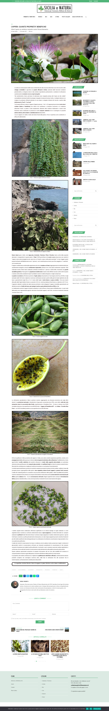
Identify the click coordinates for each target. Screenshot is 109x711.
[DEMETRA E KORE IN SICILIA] (77, 182)
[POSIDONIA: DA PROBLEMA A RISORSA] (77, 94)
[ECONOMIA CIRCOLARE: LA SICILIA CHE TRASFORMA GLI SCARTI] (77, 113)
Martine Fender (76, 283)
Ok (87, 708)
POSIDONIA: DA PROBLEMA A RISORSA (90, 92)
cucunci (14, 569)
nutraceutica (39, 569)
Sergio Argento (15, 31)
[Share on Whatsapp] (34, 576)
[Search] (86, 17)
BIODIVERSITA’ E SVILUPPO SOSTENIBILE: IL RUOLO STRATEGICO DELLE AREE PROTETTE (89, 102)
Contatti (96, 1)
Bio (46, 16)
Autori (90, 1)
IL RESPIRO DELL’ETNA (87, 275)
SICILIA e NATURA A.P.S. (77, 16)
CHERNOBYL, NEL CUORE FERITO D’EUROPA (24, 1)
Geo (51, 16)
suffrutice (54, 569)
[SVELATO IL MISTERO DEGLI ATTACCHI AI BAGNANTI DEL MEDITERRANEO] (60, 646)
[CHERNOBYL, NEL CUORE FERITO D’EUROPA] (77, 131)
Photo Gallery (66, 16)
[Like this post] (21, 576)
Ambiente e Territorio (29, 16)
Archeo (40, 16)
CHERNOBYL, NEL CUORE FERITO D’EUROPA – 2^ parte (90, 120)
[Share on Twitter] (27, 576)
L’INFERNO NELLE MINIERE (89, 161)
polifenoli (47, 569)
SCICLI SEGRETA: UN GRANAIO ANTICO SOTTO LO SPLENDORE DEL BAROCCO (90, 172)
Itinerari (75, 215)
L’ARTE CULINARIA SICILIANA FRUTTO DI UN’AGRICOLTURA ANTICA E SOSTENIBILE (40, 656)
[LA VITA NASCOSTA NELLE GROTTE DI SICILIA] (20, 646)
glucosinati (31, 569)
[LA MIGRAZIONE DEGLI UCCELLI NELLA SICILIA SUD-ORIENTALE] (77, 155)
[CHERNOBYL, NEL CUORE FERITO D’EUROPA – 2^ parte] (77, 122)
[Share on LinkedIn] (31, 576)
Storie (57, 16)
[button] (12, 1)
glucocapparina (22, 569)
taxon (61, 569)
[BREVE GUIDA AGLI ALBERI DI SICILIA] (77, 146)
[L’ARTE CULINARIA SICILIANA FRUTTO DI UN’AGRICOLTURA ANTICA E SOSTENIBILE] (40, 646)
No (91, 708)
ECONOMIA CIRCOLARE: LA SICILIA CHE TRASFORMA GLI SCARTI (89, 112)
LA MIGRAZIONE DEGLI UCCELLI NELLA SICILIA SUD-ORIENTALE (90, 153)
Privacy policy (97, 708)
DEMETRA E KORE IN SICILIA (89, 179)
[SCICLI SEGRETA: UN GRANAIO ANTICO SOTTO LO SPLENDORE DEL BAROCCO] (77, 173)
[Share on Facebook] (24, 576)
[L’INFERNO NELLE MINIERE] (77, 164)
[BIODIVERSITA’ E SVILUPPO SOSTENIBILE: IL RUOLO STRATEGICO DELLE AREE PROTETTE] (77, 103)
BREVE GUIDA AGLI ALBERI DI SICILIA (89, 144)
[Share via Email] (37, 576)
